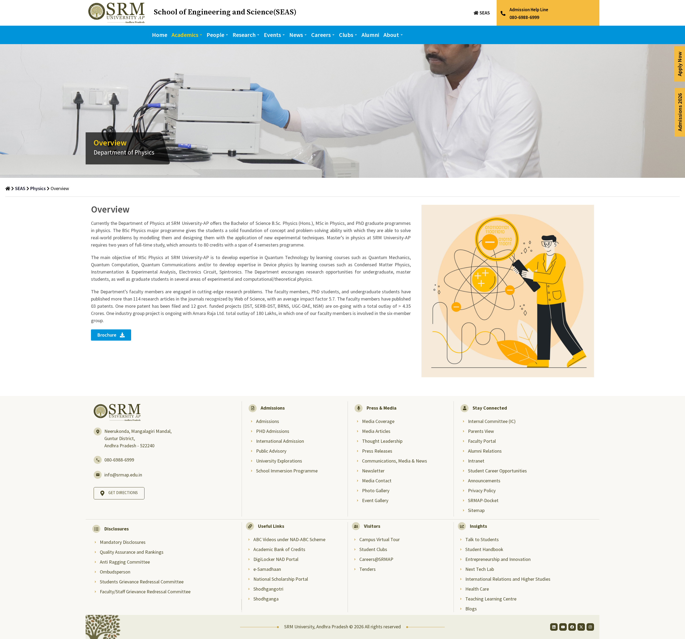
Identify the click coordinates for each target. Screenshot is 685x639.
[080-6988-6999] (98, 460)
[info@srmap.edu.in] (98, 475)
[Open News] (305, 34)
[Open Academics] (201, 34)
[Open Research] (258, 34)
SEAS (485, 13)
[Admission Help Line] (503, 13)
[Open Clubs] (356, 34)
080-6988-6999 (119, 460)
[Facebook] (572, 627)
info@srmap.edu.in (123, 475)
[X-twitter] (581, 627)
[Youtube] (563, 627)
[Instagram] (590, 627)
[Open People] (227, 34)
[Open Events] (283, 34)
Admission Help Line (528, 10)
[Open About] (401, 34)
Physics (38, 188)
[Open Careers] (333, 34)
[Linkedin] (554, 627)
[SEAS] (476, 12)
